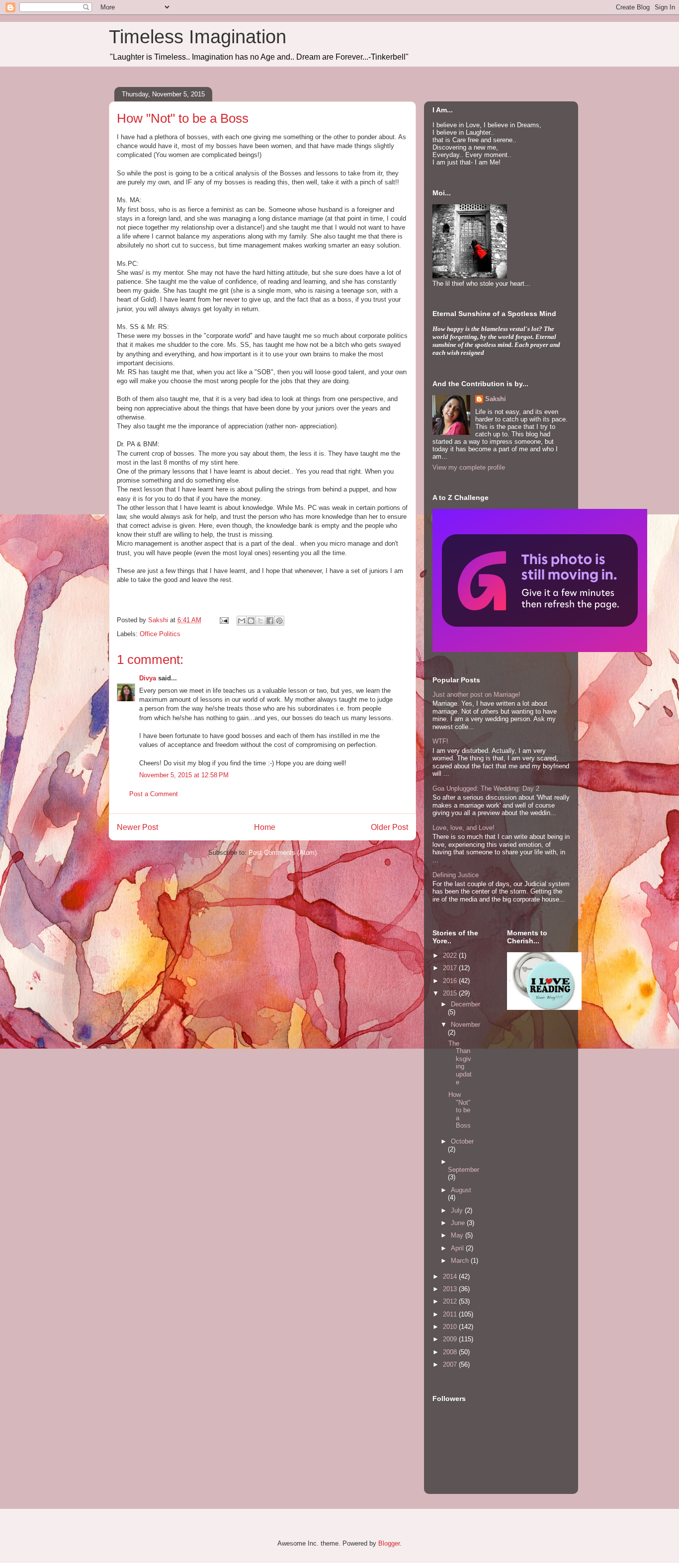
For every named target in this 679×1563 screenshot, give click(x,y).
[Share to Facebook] (270, 621)
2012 (451, 1301)
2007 (451, 1364)
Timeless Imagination (197, 36)
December (465, 1004)
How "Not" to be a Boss (459, 1110)
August (461, 1190)
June (459, 1223)
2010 (451, 1326)
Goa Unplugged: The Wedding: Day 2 (485, 788)
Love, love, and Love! (463, 827)
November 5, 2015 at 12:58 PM (184, 775)
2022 (451, 955)
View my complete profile (468, 467)
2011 (451, 1314)
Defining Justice (455, 875)
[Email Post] (223, 620)
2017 (451, 968)
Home (264, 827)
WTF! (440, 741)
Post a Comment (153, 794)
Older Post (389, 827)
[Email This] (242, 621)
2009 (451, 1339)
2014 (451, 1276)
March (461, 1260)
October (462, 1141)
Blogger (389, 1543)
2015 (451, 993)
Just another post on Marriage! (476, 694)
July (458, 1210)
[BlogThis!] (251, 621)
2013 (451, 1289)
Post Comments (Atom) (283, 852)
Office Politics (160, 634)
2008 (451, 1352)
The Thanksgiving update (460, 1063)
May (458, 1235)
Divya (147, 678)
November (465, 1024)
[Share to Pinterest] (279, 621)
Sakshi (495, 399)
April (458, 1248)
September (463, 1169)
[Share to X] (260, 621)
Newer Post (137, 827)
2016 (451, 981)
